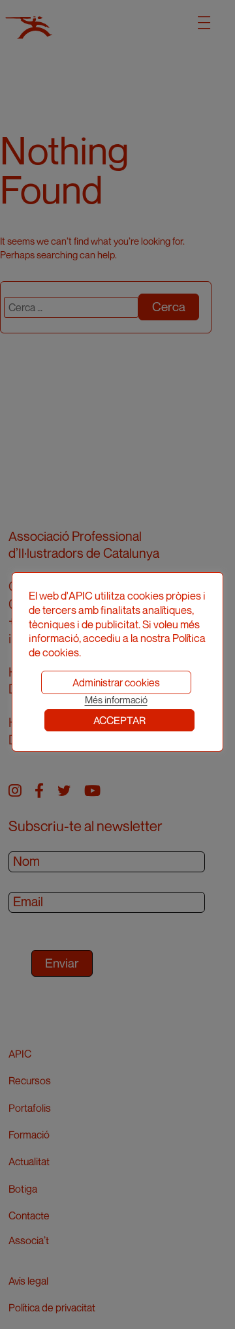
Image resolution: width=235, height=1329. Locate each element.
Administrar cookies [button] (116, 682)
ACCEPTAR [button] (119, 720)
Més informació (116, 699)
